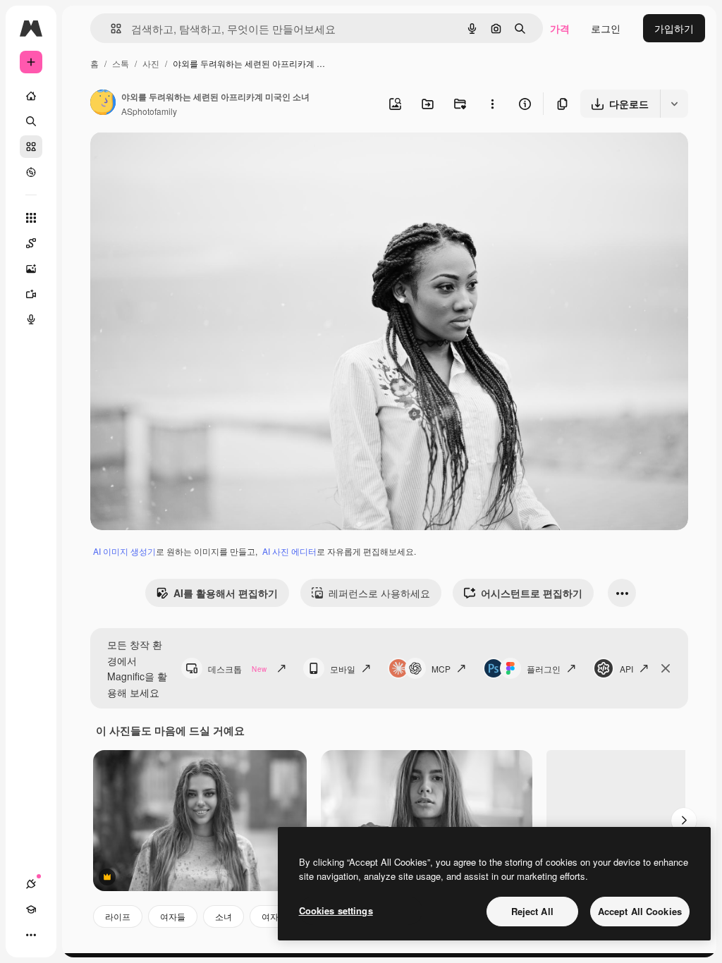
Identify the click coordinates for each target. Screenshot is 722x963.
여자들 (172, 916)
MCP (441, 669)
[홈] (31, 96)
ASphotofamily (149, 111)
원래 (171, 159)
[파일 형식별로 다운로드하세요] (674, 104)
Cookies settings (336, 910)
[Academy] (31, 909)
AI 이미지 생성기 (124, 551)
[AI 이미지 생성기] (31, 268)
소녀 (223, 916)
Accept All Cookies (640, 911)
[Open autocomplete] (110, 28)
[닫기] (665, 668)
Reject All (532, 911)
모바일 (342, 669)
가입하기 (674, 28)
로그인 (605, 28)
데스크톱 (237, 669)
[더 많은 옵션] (492, 104)
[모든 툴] (31, 218)
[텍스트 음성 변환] (31, 319)
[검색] (31, 121)
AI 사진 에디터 (289, 551)
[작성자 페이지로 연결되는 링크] (103, 104)
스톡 (120, 63)
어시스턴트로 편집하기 (531, 593)
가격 (560, 28)
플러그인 (544, 669)
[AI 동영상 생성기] (31, 294)
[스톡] (31, 146)
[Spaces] (31, 243)
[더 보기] (31, 935)
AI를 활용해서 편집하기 (225, 593)
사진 (150, 63)
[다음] (684, 820)
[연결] (31, 884)
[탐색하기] (31, 172)
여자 (270, 916)
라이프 (117, 916)
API (626, 669)
